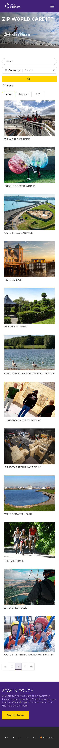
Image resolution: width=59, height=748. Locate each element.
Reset (9, 85)
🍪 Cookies (47, 737)
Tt (20, 737)
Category (14, 70)
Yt (34, 737)
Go (29, 79)
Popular (23, 94)
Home (7, 33)
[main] (29, 374)
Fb (6, 737)
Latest (8, 94)
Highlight (19, 33)
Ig (27, 737)
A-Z (38, 94)
